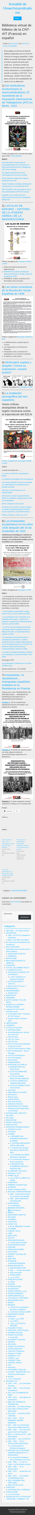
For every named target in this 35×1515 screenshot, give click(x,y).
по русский (14, 1337)
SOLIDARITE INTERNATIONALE (17, 1127)
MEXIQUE (11, 1305)
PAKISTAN (12, 1316)
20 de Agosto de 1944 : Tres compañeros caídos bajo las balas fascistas (8, 843)
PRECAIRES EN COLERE (17, 1092)
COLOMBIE (12, 1229)
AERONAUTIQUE (14, 1030)
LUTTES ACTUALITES (14, 1028)
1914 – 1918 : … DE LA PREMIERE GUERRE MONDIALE (16, 1420)
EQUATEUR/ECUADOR (16, 1245)
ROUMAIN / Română (15, 1332)
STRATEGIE (10, 1487)
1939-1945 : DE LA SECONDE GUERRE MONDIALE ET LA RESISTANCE (18, 1453)
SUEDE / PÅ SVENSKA (16, 1346)
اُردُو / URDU (14, 1321)
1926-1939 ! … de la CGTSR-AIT (19, 1439)
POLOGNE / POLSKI (15, 1328)
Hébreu (12, 1282)
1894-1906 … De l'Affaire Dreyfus (19, 1406)
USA (9, 1365)
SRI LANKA (12, 1344)
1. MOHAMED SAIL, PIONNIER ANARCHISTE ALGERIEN (19, 1138)
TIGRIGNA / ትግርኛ (14, 1356)
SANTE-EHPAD (13, 1099)
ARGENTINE (12, 1182)
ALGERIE (11, 1134)
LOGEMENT (10, 1025)
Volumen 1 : (6, 702)
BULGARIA (12, 1217)
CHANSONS (10, 965)
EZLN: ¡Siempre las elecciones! (13, 504)
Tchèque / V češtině (14, 1353)
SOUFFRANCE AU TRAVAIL (18, 1106)
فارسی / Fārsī (14, 1277)
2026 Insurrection (16, 1272)
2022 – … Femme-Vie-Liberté (20, 1270)
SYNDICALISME (12, 1492)
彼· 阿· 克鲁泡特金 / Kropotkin (20, 1226)
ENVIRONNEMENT (13, 991)
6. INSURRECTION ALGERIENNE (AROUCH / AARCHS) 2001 (19, 1166)
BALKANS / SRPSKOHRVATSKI (19, 1192)
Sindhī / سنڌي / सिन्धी (17, 1319)
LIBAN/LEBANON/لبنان (16, 1296)
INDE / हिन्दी (12, 1259)
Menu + (17, 18)
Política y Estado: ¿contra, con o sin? (14, 515)
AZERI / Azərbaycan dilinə (17, 1189)
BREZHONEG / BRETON (17, 1215)
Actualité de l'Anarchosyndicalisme (17, 8)
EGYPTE (11, 1238)
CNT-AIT (25, 43)
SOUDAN (11, 1342)
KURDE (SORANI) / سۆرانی (17, 1291)
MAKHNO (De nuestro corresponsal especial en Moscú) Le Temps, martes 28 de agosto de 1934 (18, 274)
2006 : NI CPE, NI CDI (15, 1485)
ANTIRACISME (11, 958)
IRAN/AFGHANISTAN (15, 1265)
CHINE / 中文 (12, 1224)
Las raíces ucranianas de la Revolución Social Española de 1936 (17, 290)
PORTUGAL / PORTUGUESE (18, 1330)
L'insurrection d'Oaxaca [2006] (20, 1312)
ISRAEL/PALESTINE (15, 1279)
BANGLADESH (13, 1203)
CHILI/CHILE (12, 1222)
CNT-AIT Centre (13, 1039)
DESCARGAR (16, 156)
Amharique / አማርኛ (14, 1173)
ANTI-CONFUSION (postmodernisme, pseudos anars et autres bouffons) (18, 949)
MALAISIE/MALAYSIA (15, 1300)
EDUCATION (12, 1060)
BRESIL (11, 1212)
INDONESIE (12, 1261)
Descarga (8, 665)
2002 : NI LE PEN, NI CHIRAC (18, 940)
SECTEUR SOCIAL (15, 1101)
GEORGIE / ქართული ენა (17, 1254)
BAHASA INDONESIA (17, 1263)
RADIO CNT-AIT (11, 1125)
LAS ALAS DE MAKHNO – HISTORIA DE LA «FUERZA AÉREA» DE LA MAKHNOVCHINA (16, 212)
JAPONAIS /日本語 (14, 1286)
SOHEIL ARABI (15, 1275)
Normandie (12, 1090)
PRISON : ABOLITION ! (14, 1122)
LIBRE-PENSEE (12, 1023)
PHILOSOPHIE (11, 1120)
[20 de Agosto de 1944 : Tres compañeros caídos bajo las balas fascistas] (8, 835)
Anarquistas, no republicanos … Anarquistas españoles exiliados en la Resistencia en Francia (16, 681)
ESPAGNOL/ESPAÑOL (19, 890)
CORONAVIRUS (12, 988)
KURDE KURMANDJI (15, 1293)
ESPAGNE (11, 1247)
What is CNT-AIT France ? (17, 986)
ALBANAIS (12, 1131)
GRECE (11, 1256)
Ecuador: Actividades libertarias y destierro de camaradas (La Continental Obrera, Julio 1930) (17, 654)
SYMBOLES (12, 956)
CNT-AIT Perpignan (15, 1058)
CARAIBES (12, 1219)
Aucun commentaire (10, 46)
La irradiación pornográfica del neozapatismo (17, 479)
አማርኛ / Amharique (14, 1379)
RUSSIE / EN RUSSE (15, 1335)
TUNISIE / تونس (13, 1358)
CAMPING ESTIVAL (15, 970)
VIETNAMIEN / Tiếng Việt (17, 1369)
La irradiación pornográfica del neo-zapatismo (15, 396)
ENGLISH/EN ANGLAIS (16, 1240)
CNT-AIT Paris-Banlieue (16, 1055)
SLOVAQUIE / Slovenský (16, 1339)
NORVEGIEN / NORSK (16, 1314)
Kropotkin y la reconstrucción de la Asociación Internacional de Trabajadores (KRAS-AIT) (16, 197)
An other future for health (18, 1242)
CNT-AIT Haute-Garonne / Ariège (19, 1048)
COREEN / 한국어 (14, 1231)
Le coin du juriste (14, 1494)
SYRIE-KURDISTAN (15, 1349)
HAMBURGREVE (14, 1062)
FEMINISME (10, 998)
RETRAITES (12, 1095)
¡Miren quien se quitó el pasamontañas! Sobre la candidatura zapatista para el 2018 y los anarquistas (17, 498)
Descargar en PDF (25, 387)
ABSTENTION (11, 933)
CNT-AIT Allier (13, 1037)
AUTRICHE (12, 1187)
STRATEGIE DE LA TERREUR (19, 1490)
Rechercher (8, 913)
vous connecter (15, 902)
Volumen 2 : (6, 750)
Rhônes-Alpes (13, 1097)
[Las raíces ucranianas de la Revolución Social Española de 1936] (8, 865)
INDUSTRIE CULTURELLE (17, 1065)
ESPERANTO (11, 995)
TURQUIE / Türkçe (14, 1360)
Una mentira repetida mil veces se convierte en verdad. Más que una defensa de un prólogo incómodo (17, 485)
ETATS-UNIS (12, 1252)
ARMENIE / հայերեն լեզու (17, 1185)
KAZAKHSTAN (13, 1289)
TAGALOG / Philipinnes (16, 1351)
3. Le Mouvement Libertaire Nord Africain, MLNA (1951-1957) (19, 1150)
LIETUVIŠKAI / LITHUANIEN (18, 1298)
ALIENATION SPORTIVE (16, 954)
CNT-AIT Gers (13, 1041)
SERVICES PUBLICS (15, 1104)
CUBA (10, 1233)
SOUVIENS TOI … (12, 1381)
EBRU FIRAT (12, 1235)
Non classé (10, 1118)
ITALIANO (11, 1284)
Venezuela (11, 1367)
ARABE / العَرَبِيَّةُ (13, 1175)
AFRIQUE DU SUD (14, 1129)
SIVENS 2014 (13, 993)
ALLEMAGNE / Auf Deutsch (17, 1171)
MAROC (11, 1302)
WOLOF (11, 1376)
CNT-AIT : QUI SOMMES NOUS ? (17, 967)
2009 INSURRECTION (18, 1268)
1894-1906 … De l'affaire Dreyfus (17, 931)
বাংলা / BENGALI (15, 1205)
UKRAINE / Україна (15, 1363)
